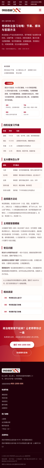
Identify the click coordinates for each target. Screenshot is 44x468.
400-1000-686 (17, 383)
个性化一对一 (6, 429)
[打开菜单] (40, 10)
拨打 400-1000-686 (22, 344)
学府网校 (26, 3)
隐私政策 (4, 459)
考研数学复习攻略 (13, 312)
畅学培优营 (5, 425)
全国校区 (4, 408)
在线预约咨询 (22, 352)
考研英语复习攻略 (13, 305)
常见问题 (19, 73)
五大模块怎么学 (21, 70)
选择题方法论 (32, 70)
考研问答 (3, 3)
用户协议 (11, 459)
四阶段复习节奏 (9, 70)
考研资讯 (9, 3)
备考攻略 (14, 3)
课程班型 (4, 395)
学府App (20, 3)
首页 (3, 21)
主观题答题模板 (9, 73)
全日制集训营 (6, 422)
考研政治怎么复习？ (14, 298)
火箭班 (4, 419)
